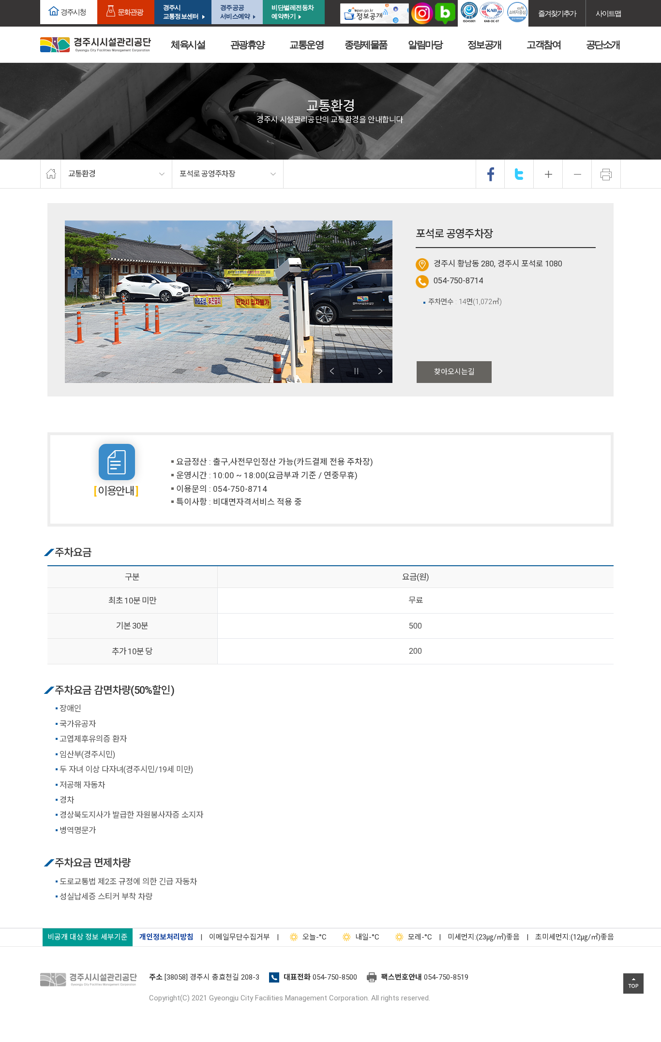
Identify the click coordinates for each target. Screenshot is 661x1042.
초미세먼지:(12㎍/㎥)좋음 (574, 937)
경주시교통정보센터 (180, 12)
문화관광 (130, 12)
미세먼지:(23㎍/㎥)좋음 (484, 937)
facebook (490, 174)
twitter (519, 174)
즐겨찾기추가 (557, 13)
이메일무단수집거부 (239, 937)
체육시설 (188, 44)
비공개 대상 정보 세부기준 (87, 937)
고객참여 (543, 44)
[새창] (374, 13)
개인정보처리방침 (166, 937)
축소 (577, 174)
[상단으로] (633, 983)
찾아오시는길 (454, 371)
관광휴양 (247, 44)
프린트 (606, 174)
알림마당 (425, 44)
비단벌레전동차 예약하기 (292, 12)
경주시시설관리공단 (95, 45)
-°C (314, 937)
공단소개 (603, 44)
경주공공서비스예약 (235, 12)
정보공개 (484, 44)
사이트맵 (608, 13)
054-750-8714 (458, 280)
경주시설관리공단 (91, 980)
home (50, 174)
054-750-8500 (335, 977)
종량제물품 (366, 44)
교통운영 (306, 44)
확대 (548, 174)
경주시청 (73, 12)
